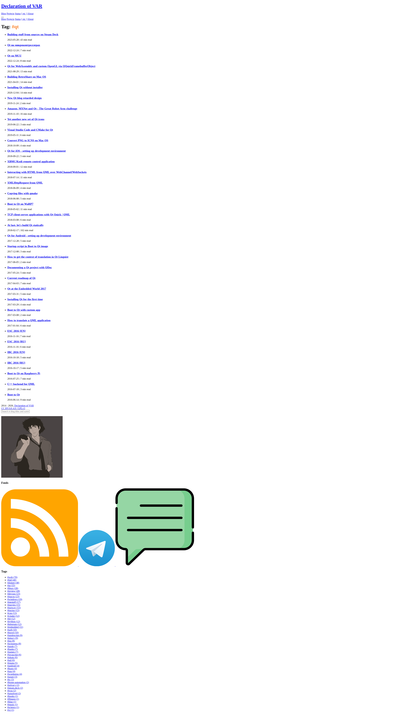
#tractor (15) (13, 610)
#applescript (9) (14, 635)
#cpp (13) (12, 613)
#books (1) (12, 696)
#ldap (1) (11, 701)
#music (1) (12, 704)
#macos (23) (13, 596)
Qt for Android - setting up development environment (39, 235)
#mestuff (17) (13, 602)
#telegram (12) (14, 624)
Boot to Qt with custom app (23, 309)
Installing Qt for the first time (25, 299)
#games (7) (12, 652)
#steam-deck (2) (15, 688)
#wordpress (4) (14, 674)
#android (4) (13, 665)
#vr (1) (10, 710)
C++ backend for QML (21, 384)
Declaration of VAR (21, 6)
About (30, 13)
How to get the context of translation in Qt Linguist (37, 256)
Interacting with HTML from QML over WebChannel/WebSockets (47, 172)
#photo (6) (12, 657)
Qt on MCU (14, 55)
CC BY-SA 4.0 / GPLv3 (13, 408)
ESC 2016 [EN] (16, 330)
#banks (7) (12, 649)
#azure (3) (12, 677)
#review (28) (13, 591)
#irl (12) (11, 618)
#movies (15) (13, 605)
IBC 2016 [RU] (16, 362)
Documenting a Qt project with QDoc (29, 267)
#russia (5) (12, 663)
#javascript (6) (14, 654)
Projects (10, 13)
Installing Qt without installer (25, 87)
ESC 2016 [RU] (16, 341)
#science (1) (13, 707)
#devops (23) (13, 594)
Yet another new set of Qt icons (25, 119)
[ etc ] (24, 13)
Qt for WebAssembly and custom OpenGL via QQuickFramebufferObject (51, 66)
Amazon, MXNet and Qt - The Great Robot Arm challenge (42, 108)
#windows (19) (14, 599)
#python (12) (13, 621)
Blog (3, 13)
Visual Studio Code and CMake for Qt (30, 129)
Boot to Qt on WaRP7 (20, 203)
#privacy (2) (13, 685)
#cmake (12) (13, 616)
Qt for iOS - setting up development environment (36, 150)
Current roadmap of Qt (21, 278)
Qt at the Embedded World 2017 (26, 288)
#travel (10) (13, 632)
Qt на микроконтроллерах (23, 45)
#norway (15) (14, 607)
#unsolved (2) (14, 693)
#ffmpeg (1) (13, 699)
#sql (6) (11, 660)
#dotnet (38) (13, 582)
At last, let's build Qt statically (25, 225)
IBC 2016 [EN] (16, 352)
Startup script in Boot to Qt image (27, 246)
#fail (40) (11, 580)
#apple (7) (12, 646)
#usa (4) (11, 671)
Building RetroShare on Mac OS (26, 76)
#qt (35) (11, 585)
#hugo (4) (12, 668)
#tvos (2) (11, 690)
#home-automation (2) (18, 682)
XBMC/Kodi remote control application (31, 161)
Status (18, 13)
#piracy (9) (12, 638)
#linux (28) (12, 588)
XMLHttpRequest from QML (25, 182)
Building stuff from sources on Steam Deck (32, 34)
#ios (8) (11, 641)
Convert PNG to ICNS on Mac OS (27, 140)
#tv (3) (10, 679)
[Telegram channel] (97, 565)
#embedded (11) (15, 627)
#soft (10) (12, 629)
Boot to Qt (13, 394)
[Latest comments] (154, 565)
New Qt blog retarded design (24, 97)
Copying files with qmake (22, 193)
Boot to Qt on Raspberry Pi (23, 373)
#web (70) (12, 577)
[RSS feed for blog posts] (40, 565)
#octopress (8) (14, 643)
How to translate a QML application (29, 320)
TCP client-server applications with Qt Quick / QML (38, 214)
